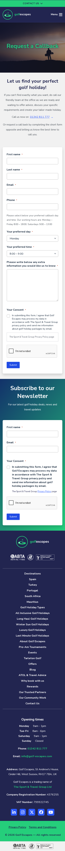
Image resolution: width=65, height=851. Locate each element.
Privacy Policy (41, 336)
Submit (13, 365)
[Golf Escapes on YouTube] (50, 812)
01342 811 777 (40, 117)
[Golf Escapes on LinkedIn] (14, 812)
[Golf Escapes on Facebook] (41, 812)
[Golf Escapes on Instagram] (23, 812)
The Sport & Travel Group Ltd (33, 787)
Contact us (31, 3)
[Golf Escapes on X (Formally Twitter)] (31, 812)
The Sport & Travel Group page (32, 336)
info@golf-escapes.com (36, 756)
